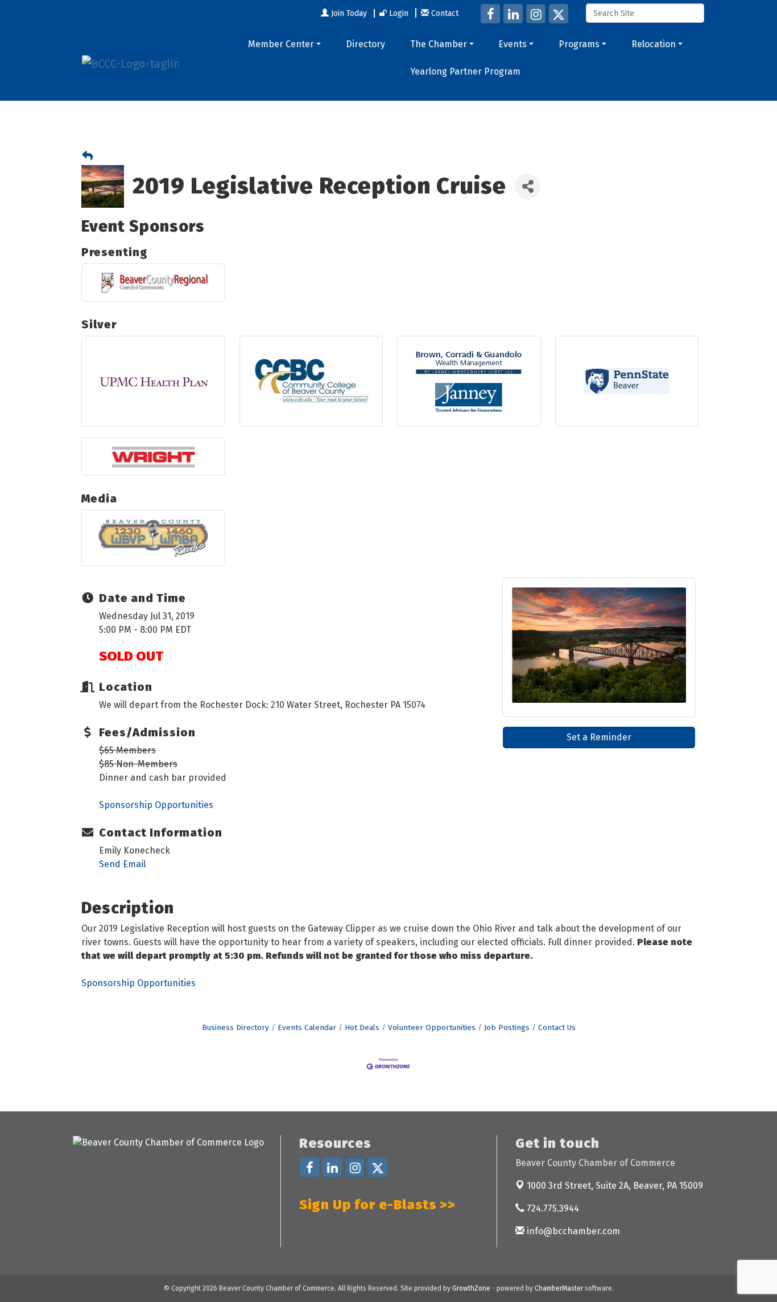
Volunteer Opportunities (432, 1027)
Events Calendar (307, 1027)
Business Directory (235, 1027)
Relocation (653, 44)
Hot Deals (362, 1027)
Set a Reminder (599, 737)
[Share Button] (527, 186)
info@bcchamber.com (572, 1231)
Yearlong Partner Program (465, 71)
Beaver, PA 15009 (615, 1185)
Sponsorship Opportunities (156, 805)
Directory (365, 44)
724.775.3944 (551, 1208)
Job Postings (507, 1027)
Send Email (122, 864)
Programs (579, 44)
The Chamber (438, 44)
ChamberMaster (559, 1288)
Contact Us (557, 1027)
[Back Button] (87, 157)
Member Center (281, 44)
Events (512, 44)
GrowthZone (471, 1288)
